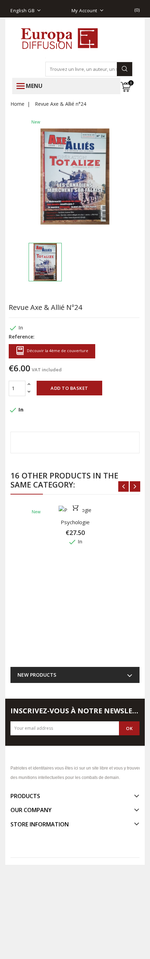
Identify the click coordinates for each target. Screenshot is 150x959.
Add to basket (69, 388)
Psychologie (75, 522)
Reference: (22, 336)
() (137, 10)
